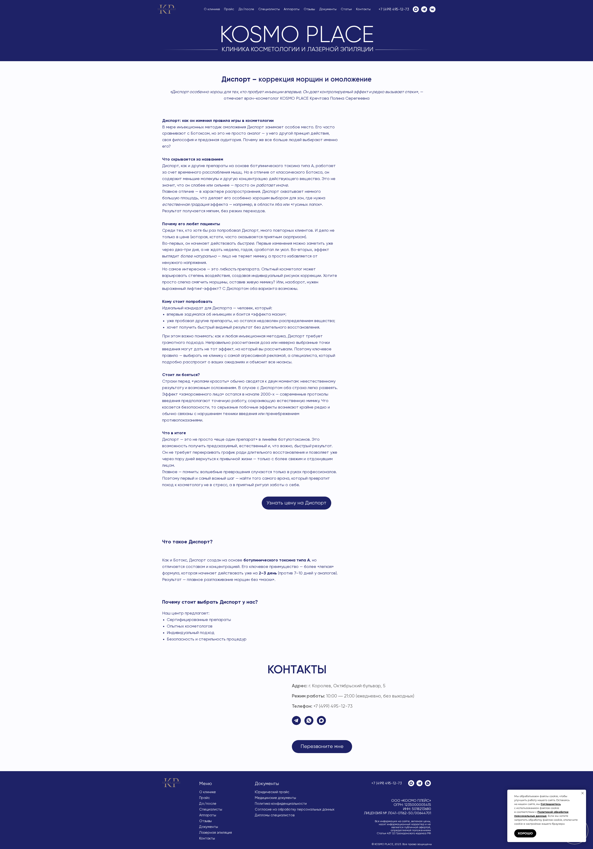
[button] (322, 746)
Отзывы (309, 9)
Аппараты (292, 9)
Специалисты (269, 9)
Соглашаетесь (551, 804)
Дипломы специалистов (274, 815)
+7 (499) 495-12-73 (394, 9)
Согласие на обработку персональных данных (294, 809)
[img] (167, 9)
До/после (246, 9)
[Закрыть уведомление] (582, 793)
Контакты (363, 9)
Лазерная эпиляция (215, 832)
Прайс (229, 9)
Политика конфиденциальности (281, 803)
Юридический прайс (272, 792)
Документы (328, 9)
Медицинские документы (275, 798)
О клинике (212, 9)
